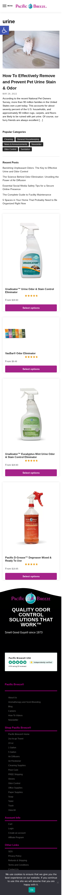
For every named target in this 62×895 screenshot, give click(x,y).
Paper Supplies (15, 792)
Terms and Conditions (18, 865)
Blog (10, 706)
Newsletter (37, 144)
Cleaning (8, 139)
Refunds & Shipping (17, 860)
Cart (10, 824)
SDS (10, 851)
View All (12, 810)
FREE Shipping (15, 774)
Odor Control (10, 149)
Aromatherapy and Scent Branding (24, 702)
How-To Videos (15, 715)
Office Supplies (15, 788)
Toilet (10, 801)
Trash (11, 805)
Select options (31, 307)
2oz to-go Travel (15, 738)
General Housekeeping (28, 139)
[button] (4, 30)
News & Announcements (15, 144)
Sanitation (25, 149)
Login (11, 828)
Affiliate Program (16, 837)
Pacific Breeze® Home (18, 734)
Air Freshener (14, 761)
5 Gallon (12, 752)
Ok (31, 889)
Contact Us (13, 869)
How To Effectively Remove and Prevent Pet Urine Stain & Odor (29, 81)
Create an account (16, 833)
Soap (10, 797)
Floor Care (13, 770)
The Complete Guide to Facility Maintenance (27, 194)
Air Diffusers (14, 756)
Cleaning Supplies (17, 765)
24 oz (10, 743)
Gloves (11, 779)
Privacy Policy (14, 856)
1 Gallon (12, 747)
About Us (12, 697)
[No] (57, 882)
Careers (12, 711)
